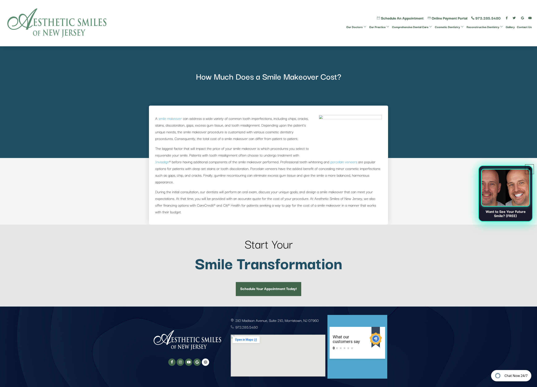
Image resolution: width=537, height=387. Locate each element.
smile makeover (170, 118)
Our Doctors (354, 27)
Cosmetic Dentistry (447, 27)
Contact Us (524, 27)
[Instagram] (180, 362)
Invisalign (162, 161)
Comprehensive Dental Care (410, 27)
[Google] (197, 362)
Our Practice (377, 27)
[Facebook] (172, 362)
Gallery (510, 27)
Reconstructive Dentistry (483, 27)
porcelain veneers (343, 161)
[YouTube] (188, 362)
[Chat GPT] (205, 362)
